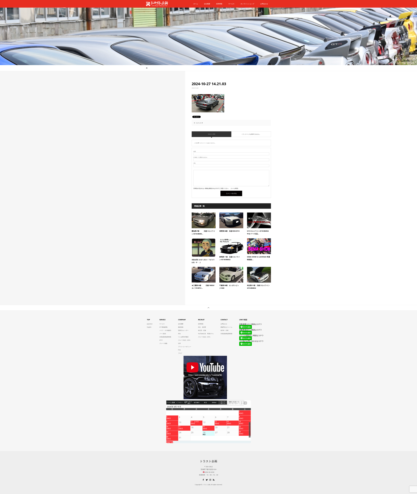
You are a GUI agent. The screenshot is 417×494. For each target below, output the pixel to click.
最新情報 (180, 327)
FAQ (179, 350)
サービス (231, 4)
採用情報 (219, 4)
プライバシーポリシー (184, 347)
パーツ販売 (162, 334)
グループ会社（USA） (184, 340)
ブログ (180, 353)
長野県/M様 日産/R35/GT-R (229, 231)
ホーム (195, 4)
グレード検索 (163, 343)
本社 (179, 334)
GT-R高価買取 (163, 327)
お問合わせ (224, 324)
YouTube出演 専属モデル (206, 334)
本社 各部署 (202, 327)
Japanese (149, 324)
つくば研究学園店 (183, 337)
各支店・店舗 (202, 330)
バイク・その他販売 (165, 330)
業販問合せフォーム (226, 327)
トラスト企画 (208, 461)
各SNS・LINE (224, 330)
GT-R (160, 340)
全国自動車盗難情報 (165, 337)
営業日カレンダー (183, 330)
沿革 (179, 343)
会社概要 (207, 4)
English (149, 327)
